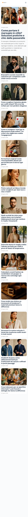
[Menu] (25, 2)
